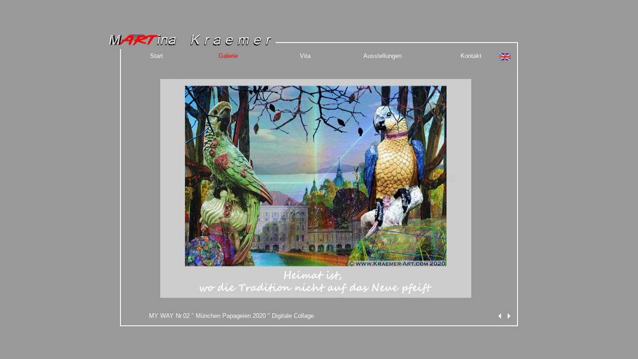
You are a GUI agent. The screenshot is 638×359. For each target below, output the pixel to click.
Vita (305, 55)
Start (156, 55)
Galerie (228, 55)
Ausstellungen (382, 55)
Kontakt (471, 55)
